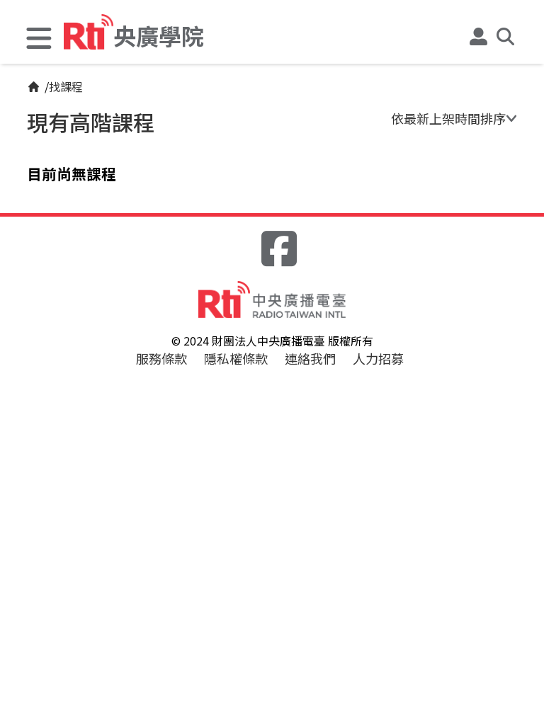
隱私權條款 (236, 358)
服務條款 (161, 358)
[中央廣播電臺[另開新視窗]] (271, 299)
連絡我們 (310, 358)
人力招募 (378, 358)
